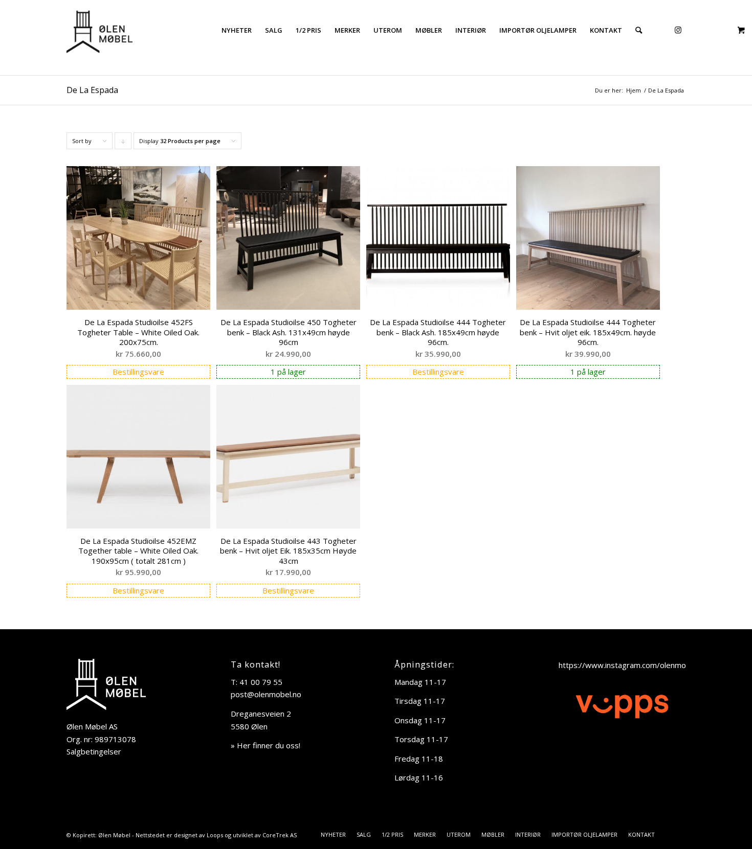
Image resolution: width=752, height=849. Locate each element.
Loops (215, 835)
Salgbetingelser (94, 751)
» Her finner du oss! (265, 745)
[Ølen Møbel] (99, 30)
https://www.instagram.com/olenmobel (628, 665)
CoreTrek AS (279, 835)
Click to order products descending (123, 143)
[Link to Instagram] (677, 29)
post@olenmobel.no (266, 694)
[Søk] (639, 30)
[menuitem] (236, 30)
